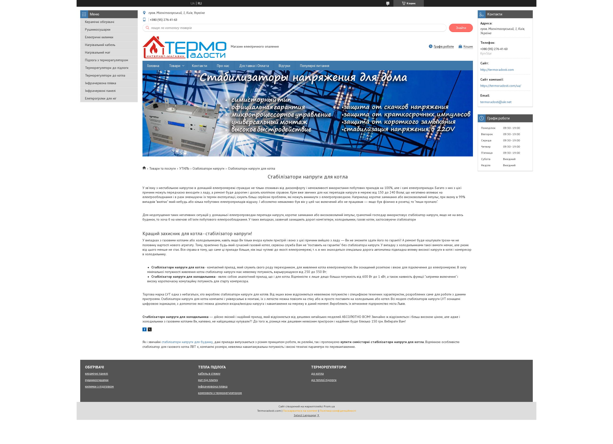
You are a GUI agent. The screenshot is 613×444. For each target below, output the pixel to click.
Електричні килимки (99, 37)
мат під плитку (208, 380)
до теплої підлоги (323, 380)
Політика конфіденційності (338, 410)
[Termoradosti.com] (184, 47)
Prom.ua (329, 406)
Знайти (461, 28)
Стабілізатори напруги (208, 168)
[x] (150, 330)
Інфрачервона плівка (100, 83)
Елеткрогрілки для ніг (100, 98)
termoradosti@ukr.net (495, 102)
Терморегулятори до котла (105, 75)
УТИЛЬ (184, 168)
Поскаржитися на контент (300, 410)
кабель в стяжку (209, 374)
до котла (317, 374)
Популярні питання (314, 65)
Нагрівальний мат (97, 52)
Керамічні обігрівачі (99, 22)
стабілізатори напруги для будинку (187, 342)
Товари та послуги (162, 168)
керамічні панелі (96, 374)
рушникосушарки (96, 380)
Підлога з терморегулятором (106, 60)
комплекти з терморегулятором (220, 393)
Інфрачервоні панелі (100, 91)
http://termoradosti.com (497, 69)
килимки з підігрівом (99, 386)
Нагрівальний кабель (100, 45)
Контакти (199, 65)
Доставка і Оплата (254, 65)
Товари (174, 65)
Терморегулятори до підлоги (106, 68)
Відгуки (284, 65)
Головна (153, 65)
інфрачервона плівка (212, 386)
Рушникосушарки (97, 29)
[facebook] (144, 330)
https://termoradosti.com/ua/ (500, 85)
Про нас (223, 65)
